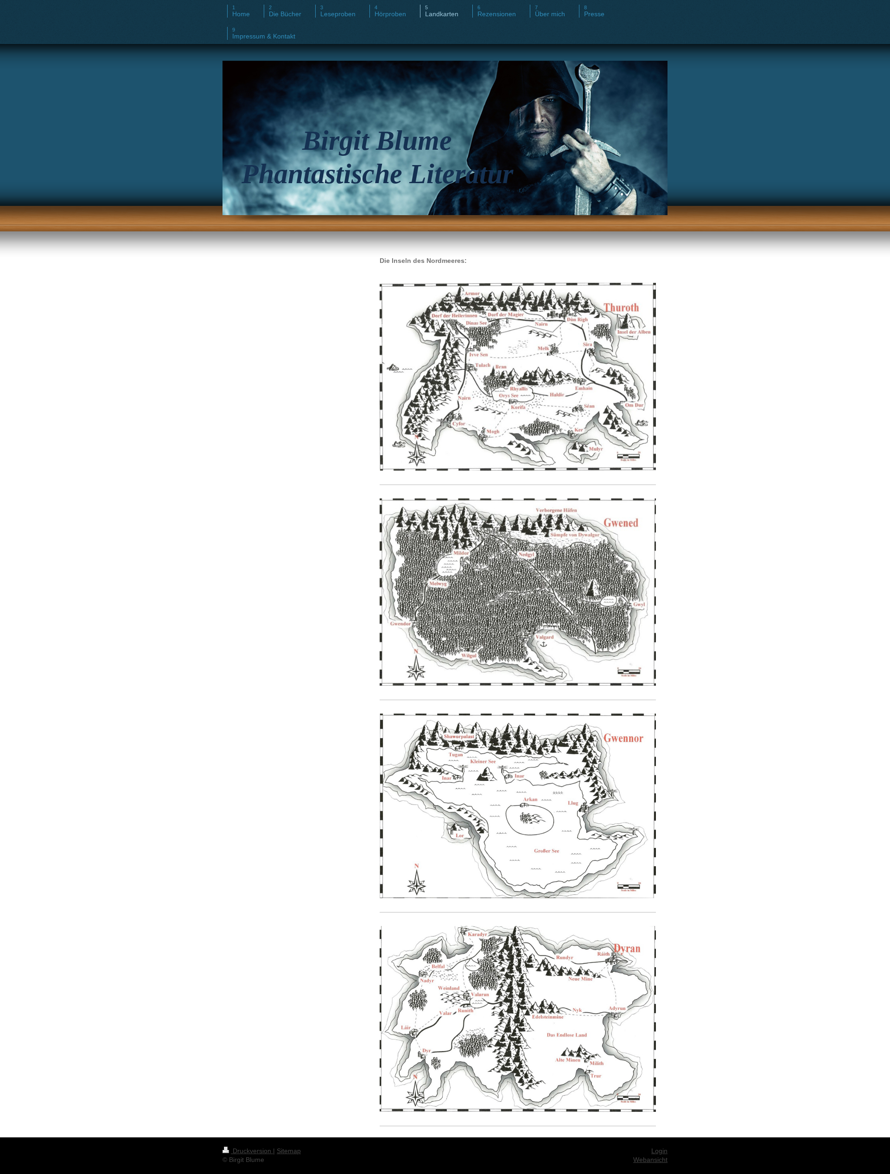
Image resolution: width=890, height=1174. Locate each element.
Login (659, 1151)
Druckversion (252, 1151)
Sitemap (289, 1151)
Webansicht (650, 1159)
